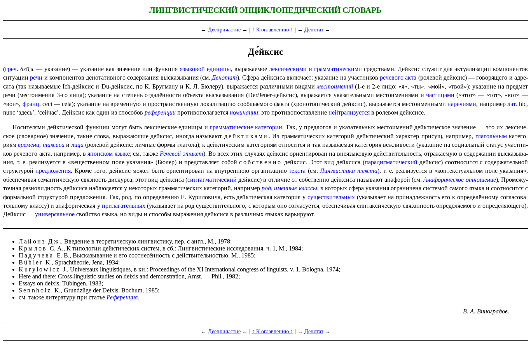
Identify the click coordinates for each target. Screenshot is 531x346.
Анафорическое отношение (459, 179)
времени (28, 144)
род (266, 188)
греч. (11, 69)
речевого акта (398, 77)
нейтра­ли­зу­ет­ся (349, 112)
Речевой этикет (181, 153)
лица (78, 144)
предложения (53, 170)
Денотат (313, 29)
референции (160, 112)
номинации (244, 112)
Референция (122, 297)
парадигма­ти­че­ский (391, 162)
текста (297, 170)
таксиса (54, 144)
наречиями (461, 104)
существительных (331, 197)
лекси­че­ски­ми (288, 69)
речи (36, 77)
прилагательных (123, 205)
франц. (32, 104)
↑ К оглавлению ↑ (272, 29)
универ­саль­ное (55, 214)
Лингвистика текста (348, 170)
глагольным (491, 136)
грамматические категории (246, 127)
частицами (440, 95)
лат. (512, 104)
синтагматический (212, 179)
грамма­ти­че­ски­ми (338, 69)
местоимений (335, 86)
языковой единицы (205, 69)
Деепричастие (224, 29)
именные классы (295, 188)
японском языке (108, 153)
